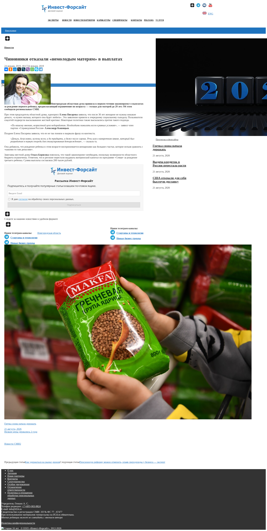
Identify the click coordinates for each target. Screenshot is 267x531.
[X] (19, 69)
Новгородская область (49, 233)
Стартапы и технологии (130, 233)
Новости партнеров (84, 20)
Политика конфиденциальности (18, 523)
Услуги (160, 20)
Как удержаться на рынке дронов (42, 462)
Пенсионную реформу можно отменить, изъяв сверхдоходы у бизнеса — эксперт (122, 462)
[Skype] (36, 69)
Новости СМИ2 (12, 444)
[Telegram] (41, 69)
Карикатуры (103, 20)
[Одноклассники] (10, 69)
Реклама (149, 20)
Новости (67, 20)
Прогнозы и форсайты (167, 139)
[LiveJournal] (23, 69)
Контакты (136, 20)
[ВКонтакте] (6, 69)
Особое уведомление (18, 484)
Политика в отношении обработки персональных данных (20, 495)
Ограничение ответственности (16, 488)
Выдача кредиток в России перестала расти (169, 163)
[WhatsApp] (32, 69)
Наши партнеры (15, 476)
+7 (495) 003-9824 (31, 506)
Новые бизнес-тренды (129, 238)
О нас (10, 470)
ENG (210, 13)
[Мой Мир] (15, 69)
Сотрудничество (16, 481)
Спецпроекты (119, 20)
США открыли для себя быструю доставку (169, 179)
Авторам (12, 473)
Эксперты (53, 20)
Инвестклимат (10, 31)
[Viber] (28, 69)
